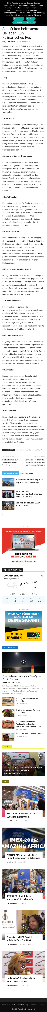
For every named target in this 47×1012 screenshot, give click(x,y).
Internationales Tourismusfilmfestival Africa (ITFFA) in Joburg (29, 494)
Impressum (6, 1005)
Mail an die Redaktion (37, 1005)
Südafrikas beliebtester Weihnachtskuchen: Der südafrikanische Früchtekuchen (28, 724)
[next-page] (7, 514)
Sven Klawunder (8, 682)
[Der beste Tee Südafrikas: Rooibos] (8, 737)
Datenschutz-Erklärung (20, 1005)
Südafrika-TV (38, 450)
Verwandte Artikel (11, 473)
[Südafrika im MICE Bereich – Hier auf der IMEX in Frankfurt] (23, 925)
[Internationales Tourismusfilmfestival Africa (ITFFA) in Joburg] (8, 494)
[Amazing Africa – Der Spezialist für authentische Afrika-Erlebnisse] (23, 843)
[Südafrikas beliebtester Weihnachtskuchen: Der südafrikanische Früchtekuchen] (8, 724)
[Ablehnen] (44, 13)
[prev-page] (3, 514)
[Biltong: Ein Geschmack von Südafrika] (8, 701)
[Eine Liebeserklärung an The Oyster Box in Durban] (23, 662)
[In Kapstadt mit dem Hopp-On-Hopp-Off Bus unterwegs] (8, 482)
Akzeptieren (18, 19)
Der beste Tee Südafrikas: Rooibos (30, 734)
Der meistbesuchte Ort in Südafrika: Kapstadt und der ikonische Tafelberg (35, 462)
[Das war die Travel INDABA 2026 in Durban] (8, 505)
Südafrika (28, 450)
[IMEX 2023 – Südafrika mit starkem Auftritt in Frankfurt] (23, 884)
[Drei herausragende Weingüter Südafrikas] (8, 713)
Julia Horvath (10, 42)
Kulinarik (19, 450)
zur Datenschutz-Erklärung (24, 22)
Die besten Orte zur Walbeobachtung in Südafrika (10, 462)
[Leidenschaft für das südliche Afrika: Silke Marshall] (23, 966)
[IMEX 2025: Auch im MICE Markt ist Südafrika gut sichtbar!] (23, 801)
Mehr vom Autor (26, 473)
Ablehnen (30, 19)
